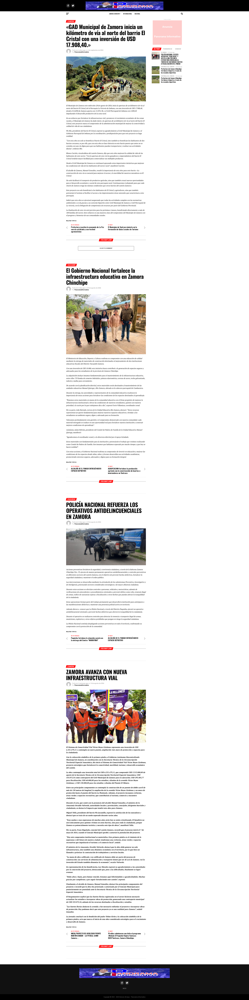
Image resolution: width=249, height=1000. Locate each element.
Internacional (127, 14)
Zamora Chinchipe (114, 14)
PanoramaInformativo (82, 52)
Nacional (137, 14)
